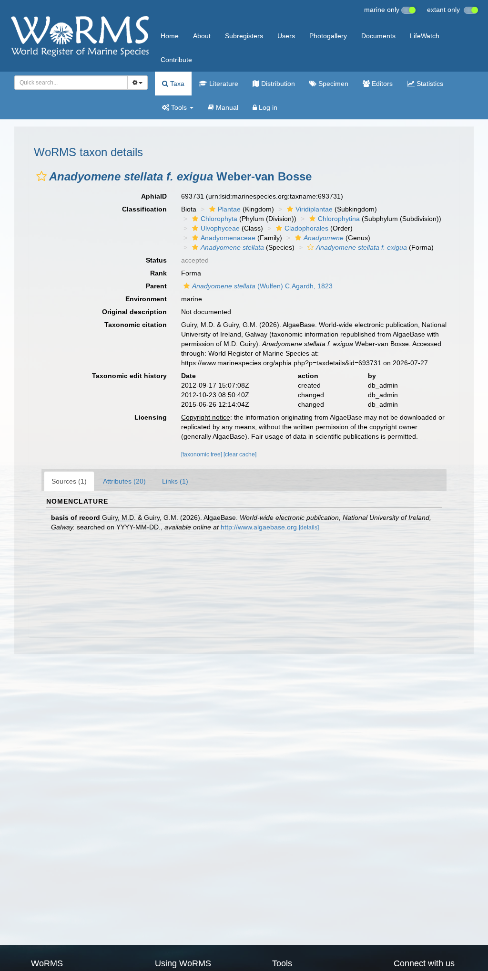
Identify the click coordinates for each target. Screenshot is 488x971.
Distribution (277, 83)
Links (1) (175, 481)
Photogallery (328, 36)
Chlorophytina (339, 218)
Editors (381, 83)
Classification (144, 209)
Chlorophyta (219, 218)
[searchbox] (68, 82)
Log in (267, 107)
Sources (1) (69, 481)
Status (156, 260)
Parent (156, 286)
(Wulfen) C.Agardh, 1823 (262, 286)
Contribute (176, 59)
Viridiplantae (314, 209)
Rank (158, 273)
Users (286, 36)
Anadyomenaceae (228, 238)
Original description (134, 312)
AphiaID (154, 196)
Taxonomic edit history (129, 376)
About (202, 36)
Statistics (429, 83)
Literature (222, 83)
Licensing (150, 417)
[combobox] (71, 82)
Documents (378, 36)
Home (170, 36)
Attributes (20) (124, 481)
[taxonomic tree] (202, 454)
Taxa (176, 83)
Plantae (229, 209)
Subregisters (244, 36)
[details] (309, 527)
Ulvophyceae (220, 228)
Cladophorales (306, 228)
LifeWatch (424, 36)
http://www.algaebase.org (259, 527)
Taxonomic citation (135, 324)
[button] (41, 176)
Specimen (332, 83)
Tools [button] (179, 107)
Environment (146, 299)
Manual (226, 107)
